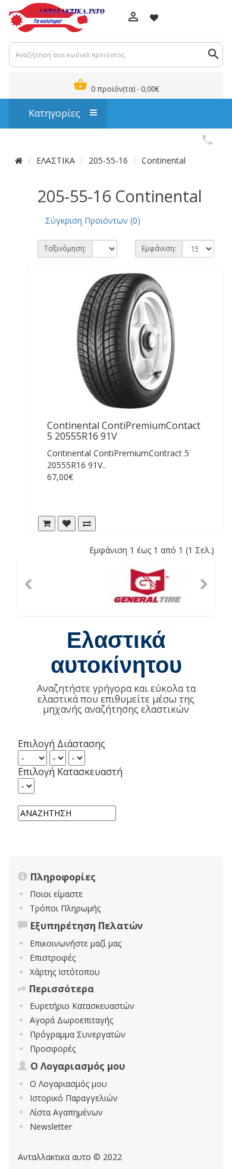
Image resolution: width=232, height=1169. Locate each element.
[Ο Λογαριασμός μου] (133, 17)
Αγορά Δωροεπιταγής (71, 1020)
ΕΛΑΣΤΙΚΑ (55, 160)
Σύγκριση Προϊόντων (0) (92, 220)
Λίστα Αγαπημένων (66, 1112)
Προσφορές (53, 1048)
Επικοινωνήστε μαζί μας (75, 943)
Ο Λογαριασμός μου (68, 1083)
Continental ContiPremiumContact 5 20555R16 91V (123, 431)
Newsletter (51, 1126)
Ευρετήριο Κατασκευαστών (82, 1005)
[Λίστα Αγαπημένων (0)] (154, 17)
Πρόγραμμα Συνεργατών (78, 1034)
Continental (164, 160)
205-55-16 (108, 160)
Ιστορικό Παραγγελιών (74, 1098)
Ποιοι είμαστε (56, 894)
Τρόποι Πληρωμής (65, 908)
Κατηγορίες (48, 113)
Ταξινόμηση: (65, 248)
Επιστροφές (53, 957)
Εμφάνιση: (159, 248)
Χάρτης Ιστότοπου (65, 971)
